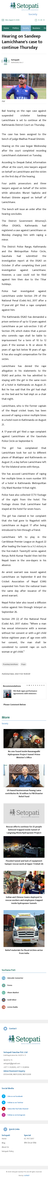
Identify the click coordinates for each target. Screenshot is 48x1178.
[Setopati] (24, 1040)
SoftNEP (27, 1175)
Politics (16, 28)
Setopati (15, 60)
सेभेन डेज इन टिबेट (30, 1143)
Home (4, 1138)
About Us (5, 1147)
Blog (3, 1143)
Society (26, 28)
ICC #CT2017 (29, 1138)
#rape (23, 664)
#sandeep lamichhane (10, 664)
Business (36, 28)
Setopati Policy (8, 1151)
